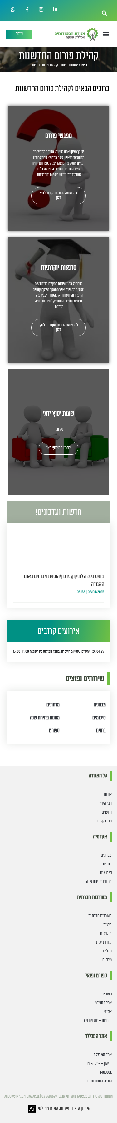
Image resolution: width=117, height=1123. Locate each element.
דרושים (107, 812)
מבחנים (100, 705)
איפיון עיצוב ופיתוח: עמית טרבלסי (64, 1108)
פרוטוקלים (104, 821)
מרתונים (52, 705)
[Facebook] (27, 10)
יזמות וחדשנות (69, 65)
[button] (104, 13)
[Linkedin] (55, 10)
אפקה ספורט (103, 1003)
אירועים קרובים (58, 631)
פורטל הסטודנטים (99, 1081)
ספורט (54, 731)
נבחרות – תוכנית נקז (98, 1020)
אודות (108, 794)
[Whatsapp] (13, 10)
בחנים (101, 731)
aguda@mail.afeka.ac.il (21, 1096)
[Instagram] (41, 10)
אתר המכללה (103, 1054)
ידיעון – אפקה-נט (99, 1063)
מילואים (106, 933)
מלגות (107, 924)
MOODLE (106, 1072)
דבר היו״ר (105, 803)
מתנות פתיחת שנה (44, 718)
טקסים (107, 959)
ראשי (83, 65)
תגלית (107, 951)
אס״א (108, 1011)
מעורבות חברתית (100, 916)
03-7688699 (49, 1096)
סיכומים (99, 718)
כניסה (19, 33)
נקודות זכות (104, 942)
